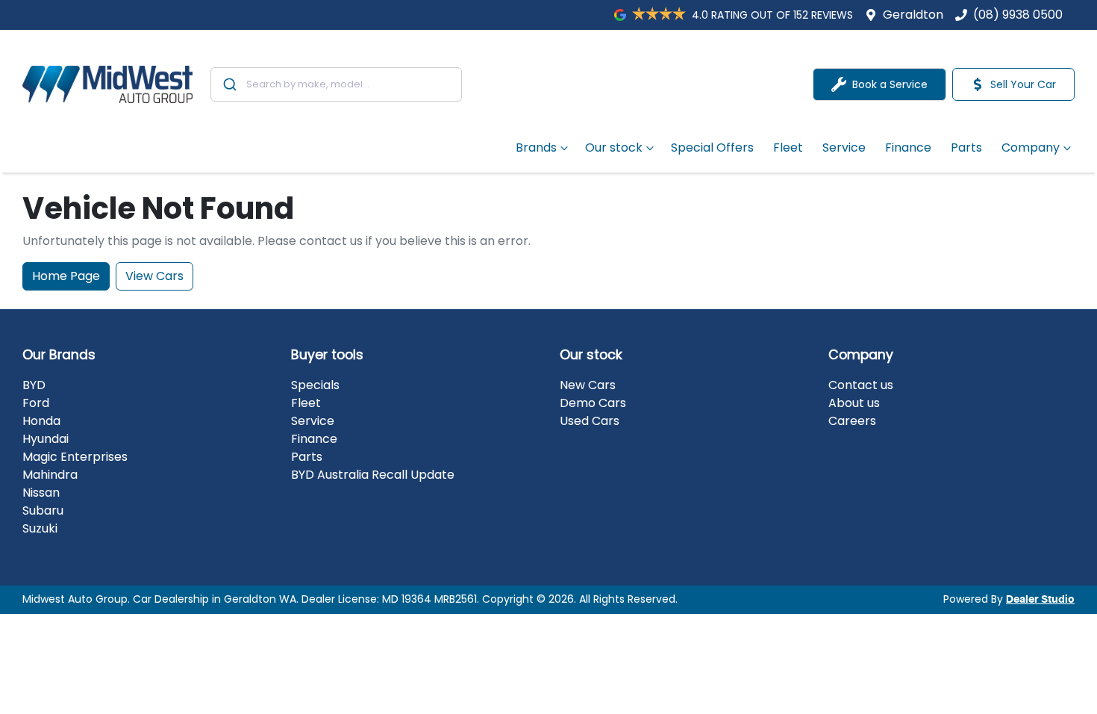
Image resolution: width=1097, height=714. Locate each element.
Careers (852, 420)
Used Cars (589, 420)
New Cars (588, 385)
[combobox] (336, 84)
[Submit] (228, 84)
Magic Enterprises (75, 456)
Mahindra (50, 474)
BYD (34, 385)
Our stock (614, 147)
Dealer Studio (1040, 600)
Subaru (42, 510)
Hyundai (45, 438)
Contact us (860, 385)
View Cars (154, 276)
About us (854, 403)
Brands (536, 147)
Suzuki (39, 528)
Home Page (66, 276)
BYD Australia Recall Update (372, 474)
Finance (908, 147)
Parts (966, 147)
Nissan (41, 492)
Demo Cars (593, 403)
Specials (315, 385)
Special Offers (712, 147)
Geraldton (913, 14)
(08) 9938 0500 (1018, 14)
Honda (41, 420)
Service (844, 147)
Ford (35, 403)
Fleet (788, 147)
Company (1030, 147)
